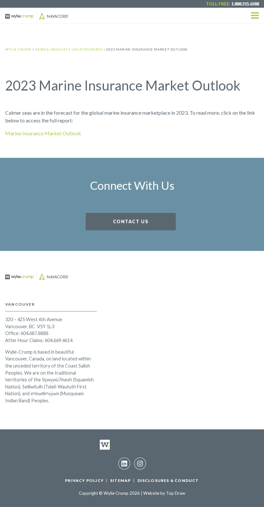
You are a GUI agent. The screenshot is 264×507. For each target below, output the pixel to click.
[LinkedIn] (124, 463)
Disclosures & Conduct (168, 480)
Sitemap (120, 480)
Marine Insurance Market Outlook (43, 133)
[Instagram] (140, 463)
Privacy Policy (84, 480)
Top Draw (175, 493)
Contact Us (131, 221)
